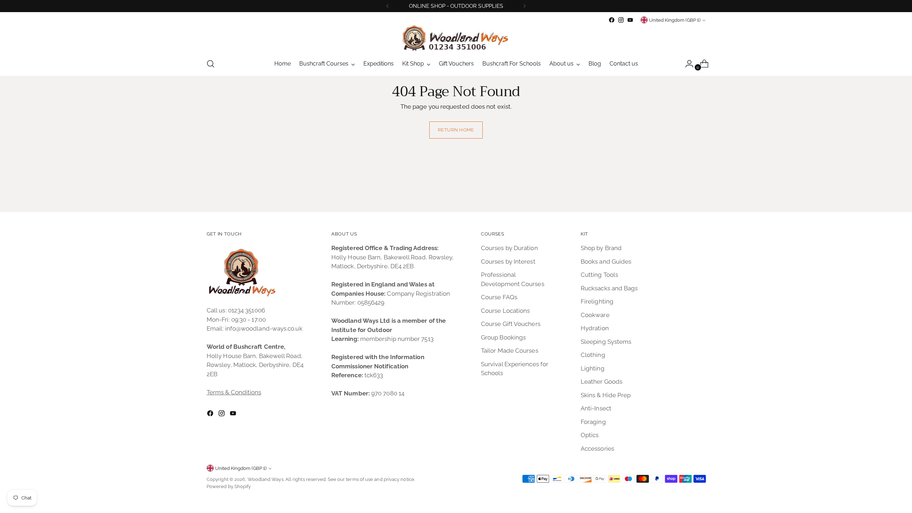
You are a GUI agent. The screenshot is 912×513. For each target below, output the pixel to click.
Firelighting (597, 301)
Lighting (593, 368)
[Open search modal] (210, 64)
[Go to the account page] (686, 64)
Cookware (595, 314)
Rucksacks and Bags (609, 288)
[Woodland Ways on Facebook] (611, 20)
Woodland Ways (266, 479)
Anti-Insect (596, 408)
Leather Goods (601, 381)
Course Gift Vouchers (510, 323)
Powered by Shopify (229, 486)
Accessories (597, 448)
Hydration (595, 328)
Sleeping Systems (606, 341)
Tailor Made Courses (509, 350)
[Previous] (387, 6)
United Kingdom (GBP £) (674, 20)
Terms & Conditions (234, 392)
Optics (590, 435)
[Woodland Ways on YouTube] (630, 20)
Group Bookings (503, 337)
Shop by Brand (601, 248)
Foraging (593, 421)
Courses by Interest (508, 261)
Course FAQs (499, 297)
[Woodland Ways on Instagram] (621, 20)
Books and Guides (606, 261)
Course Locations (505, 310)
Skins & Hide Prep (606, 395)
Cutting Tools (599, 274)
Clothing (593, 354)
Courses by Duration (509, 248)
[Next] (524, 6)
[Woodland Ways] (456, 38)
